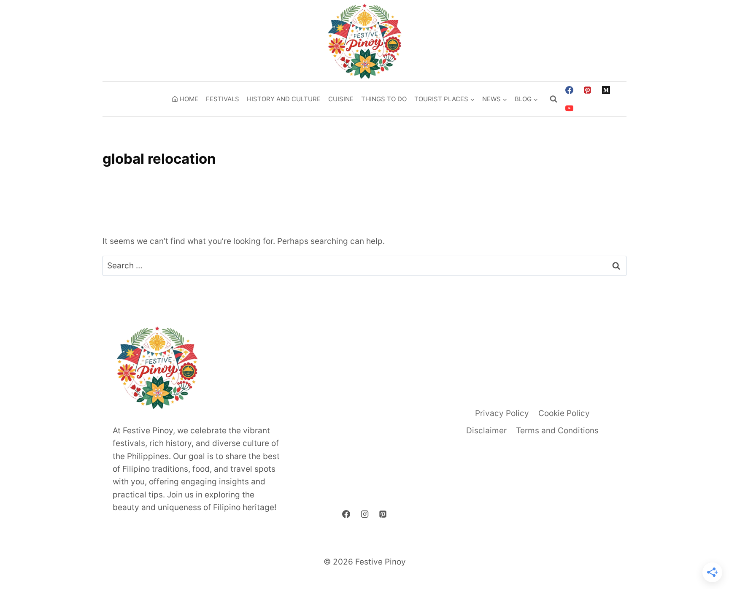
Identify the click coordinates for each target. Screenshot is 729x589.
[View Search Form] (553, 99)
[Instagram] (364, 514)
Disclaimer (486, 430)
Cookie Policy (564, 413)
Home (189, 99)
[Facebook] (569, 90)
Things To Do (384, 99)
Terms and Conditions (557, 430)
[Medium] (606, 90)
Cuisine (341, 99)
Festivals (222, 99)
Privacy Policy (502, 413)
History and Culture (284, 99)
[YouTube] (569, 108)
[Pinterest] (588, 90)
